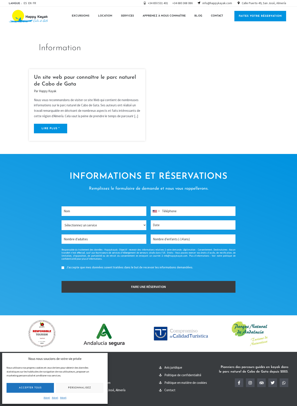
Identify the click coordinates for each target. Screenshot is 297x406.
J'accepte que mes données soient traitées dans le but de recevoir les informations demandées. (129, 267)
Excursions (80, 16)
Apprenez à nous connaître (164, 16)
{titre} (47, 397)
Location (105, 16)
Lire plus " (50, 128)
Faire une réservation (148, 287)
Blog (198, 16)
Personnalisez (79, 388)
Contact (217, 16)
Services (127, 16)
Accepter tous (30, 388)
